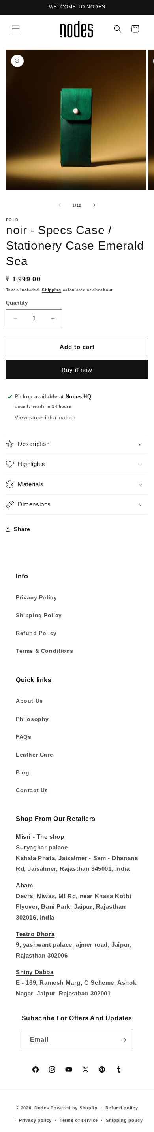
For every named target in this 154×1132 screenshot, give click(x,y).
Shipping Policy (39, 615)
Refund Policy (36, 633)
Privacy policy (35, 1120)
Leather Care (34, 754)
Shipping (51, 290)
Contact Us (32, 790)
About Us (29, 701)
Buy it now (77, 369)
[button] (15, 29)
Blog (22, 772)
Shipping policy (124, 1120)
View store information (45, 417)
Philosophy (32, 719)
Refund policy (121, 1107)
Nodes (41, 1107)
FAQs (23, 737)
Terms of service (79, 1120)
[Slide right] (94, 205)
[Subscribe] (123, 1040)
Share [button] (22, 529)
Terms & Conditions (44, 651)
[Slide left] (59, 205)
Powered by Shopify (74, 1107)
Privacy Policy (36, 597)
